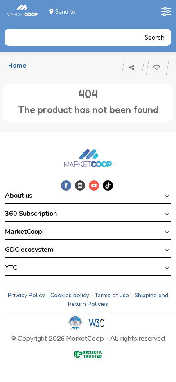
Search (154, 37)
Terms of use (112, 294)
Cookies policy (69, 294)
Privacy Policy (26, 294)
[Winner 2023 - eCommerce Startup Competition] (78, 322)
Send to (65, 11)
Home (17, 65)
